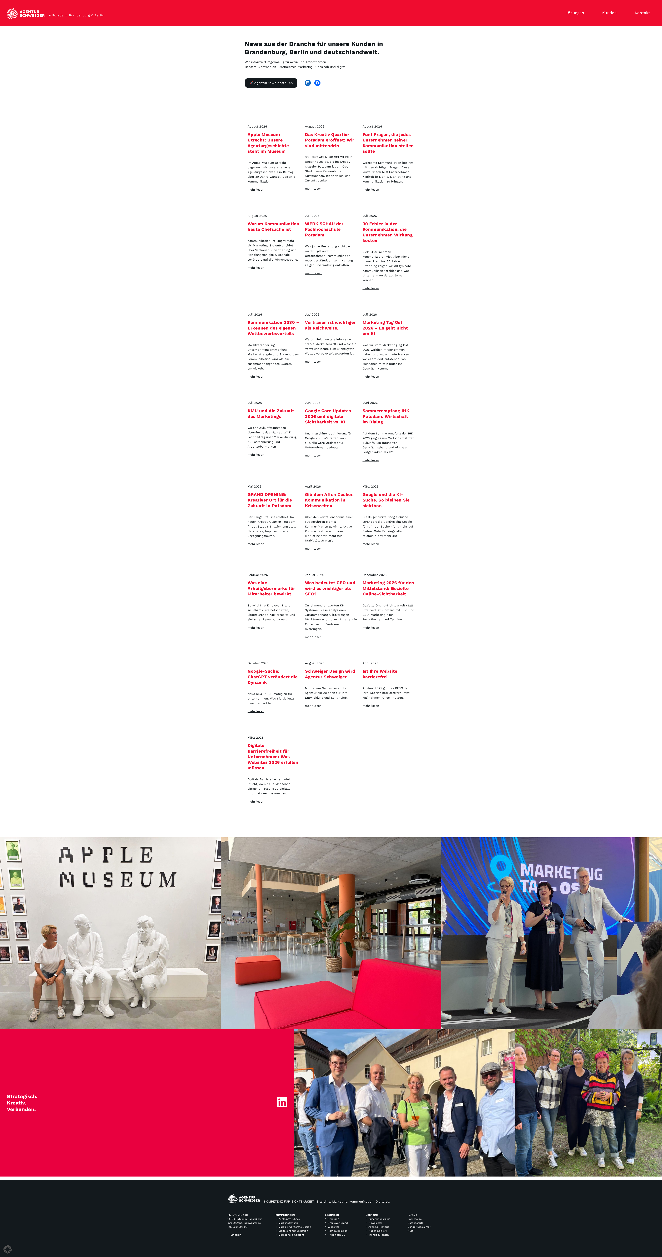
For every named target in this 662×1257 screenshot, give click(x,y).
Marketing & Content (291, 1234)
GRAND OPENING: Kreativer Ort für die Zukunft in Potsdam (270, 500)
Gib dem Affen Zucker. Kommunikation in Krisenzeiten (329, 500)
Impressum (415, 1219)
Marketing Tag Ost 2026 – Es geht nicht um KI (385, 328)
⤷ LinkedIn (234, 1234)
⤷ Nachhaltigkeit (376, 1230)
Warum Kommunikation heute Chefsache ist (273, 226)
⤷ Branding (332, 1219)
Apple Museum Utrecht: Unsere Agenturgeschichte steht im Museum (268, 143)
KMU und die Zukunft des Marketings (271, 413)
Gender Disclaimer (419, 1226)
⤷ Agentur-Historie (377, 1226)
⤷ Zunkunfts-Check (287, 1219)
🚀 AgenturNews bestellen (271, 83)
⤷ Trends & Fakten (377, 1234)
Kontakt (412, 1215)
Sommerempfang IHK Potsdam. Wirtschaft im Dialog (386, 416)
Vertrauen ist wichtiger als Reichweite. (330, 325)
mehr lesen (256, 189)
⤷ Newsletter (374, 1222)
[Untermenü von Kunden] (623, 13)
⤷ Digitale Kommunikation (291, 1230)
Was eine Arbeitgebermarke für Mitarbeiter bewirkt (271, 588)
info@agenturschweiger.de (244, 1222)
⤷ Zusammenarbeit (378, 1219)
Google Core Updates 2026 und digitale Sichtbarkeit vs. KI (328, 416)
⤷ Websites (332, 1226)
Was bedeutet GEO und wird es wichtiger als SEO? (330, 588)
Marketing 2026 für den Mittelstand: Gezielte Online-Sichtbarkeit (388, 588)
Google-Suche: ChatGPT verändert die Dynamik (273, 677)
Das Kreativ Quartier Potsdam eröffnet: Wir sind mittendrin (329, 140)
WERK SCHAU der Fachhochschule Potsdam (324, 229)
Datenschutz (415, 1222)
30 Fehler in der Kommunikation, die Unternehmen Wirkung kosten (388, 232)
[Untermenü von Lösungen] (590, 13)
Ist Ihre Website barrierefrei (380, 674)
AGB (410, 1230)
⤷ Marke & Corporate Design (293, 1226)
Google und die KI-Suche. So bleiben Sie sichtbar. (386, 500)
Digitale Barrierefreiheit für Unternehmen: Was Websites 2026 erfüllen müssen (273, 756)
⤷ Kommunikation (336, 1230)
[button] (7, 1249)
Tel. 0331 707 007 (238, 1226)
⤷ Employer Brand (336, 1222)
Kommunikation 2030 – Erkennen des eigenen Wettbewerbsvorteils (273, 328)
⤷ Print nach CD (335, 1234)
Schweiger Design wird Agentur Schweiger (330, 674)
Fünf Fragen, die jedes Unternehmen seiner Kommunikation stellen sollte (388, 143)
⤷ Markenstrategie (286, 1222)
